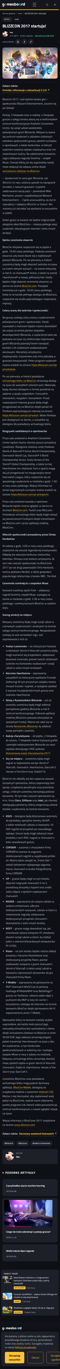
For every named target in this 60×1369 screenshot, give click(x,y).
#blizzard (9, 1143)
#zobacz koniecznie (41, 1143)
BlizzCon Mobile (22, 1087)
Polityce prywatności (25, 1347)
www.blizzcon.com (24, 1125)
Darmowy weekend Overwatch (38, 1134)
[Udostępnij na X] (18, 41)
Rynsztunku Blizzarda (26, 726)
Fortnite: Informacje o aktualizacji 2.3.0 (26, 90)
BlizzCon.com (29, 286)
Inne (20, 13)
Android (43, 1092)
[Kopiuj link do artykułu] (31, 41)
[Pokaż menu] (34, 5)
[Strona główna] (13, 5)
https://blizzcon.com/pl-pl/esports (29, 494)
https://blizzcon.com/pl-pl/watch (20, 415)
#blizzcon (22, 1143)
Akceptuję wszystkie (14, 1358)
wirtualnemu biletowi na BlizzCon (21, 171)
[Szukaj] (47, 5)
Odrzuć (35, 1358)
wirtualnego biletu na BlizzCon (19, 381)
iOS (51, 1092)
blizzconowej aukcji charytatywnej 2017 (28, 753)
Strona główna (8, 13)
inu (11, 32)
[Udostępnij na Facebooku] (24, 41)
